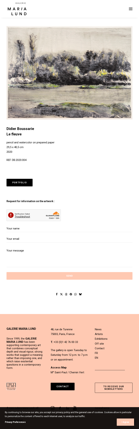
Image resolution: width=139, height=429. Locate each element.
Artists (99, 334)
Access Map (59, 367)
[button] (130, 9)
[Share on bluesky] (80, 294)
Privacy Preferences (15, 422)
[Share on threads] (66, 294)
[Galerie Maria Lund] (17, 9)
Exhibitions (101, 338)
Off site (99, 343)
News (98, 329)
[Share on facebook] (57, 294)
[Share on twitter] (61, 294)
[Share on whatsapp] (75, 294)
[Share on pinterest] (71, 294)
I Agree (125, 422)
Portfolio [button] (19, 182)
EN (96, 357)
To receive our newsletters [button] (114, 387)
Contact (99, 348)
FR (96, 353)
